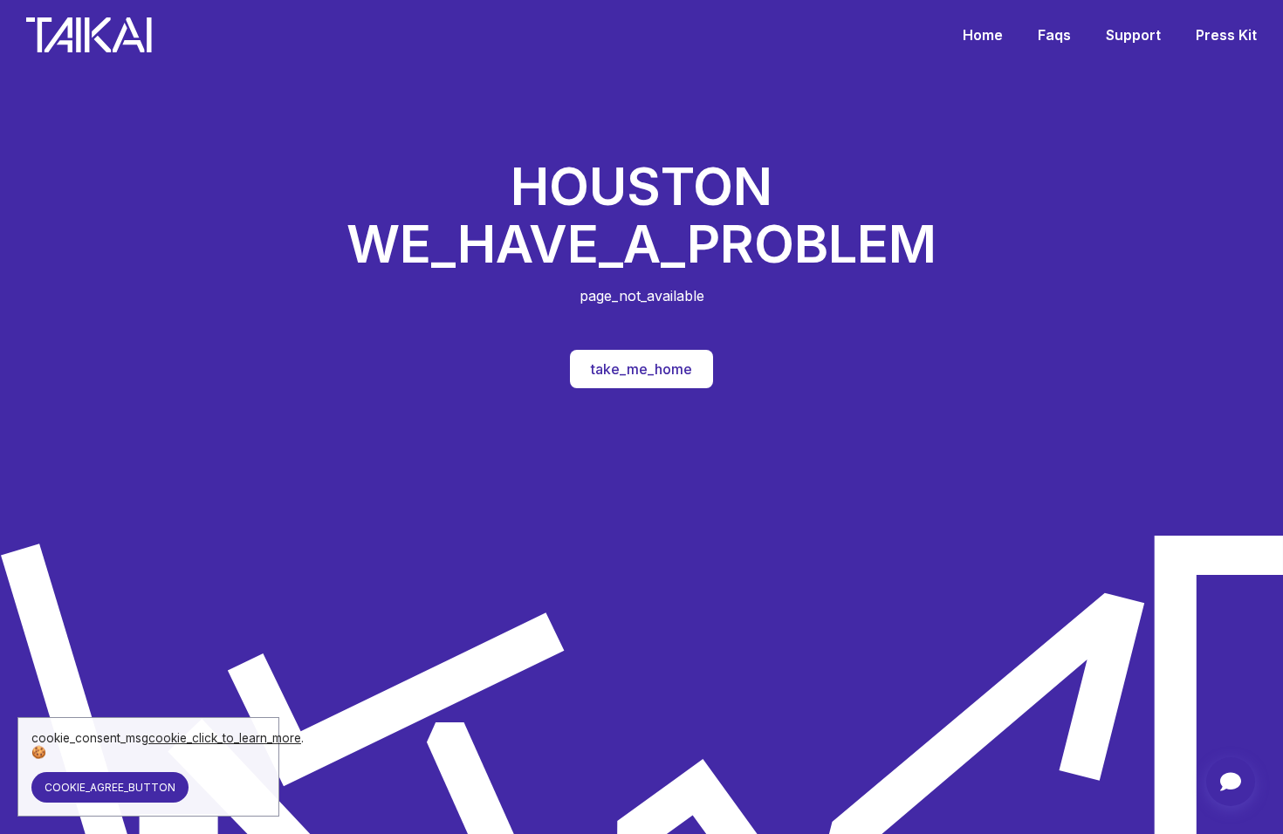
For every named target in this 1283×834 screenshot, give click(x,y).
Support (1133, 35)
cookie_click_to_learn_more (224, 738)
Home (983, 35)
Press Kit (1226, 35)
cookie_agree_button (110, 787)
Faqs (1054, 35)
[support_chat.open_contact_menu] (1230, 781)
